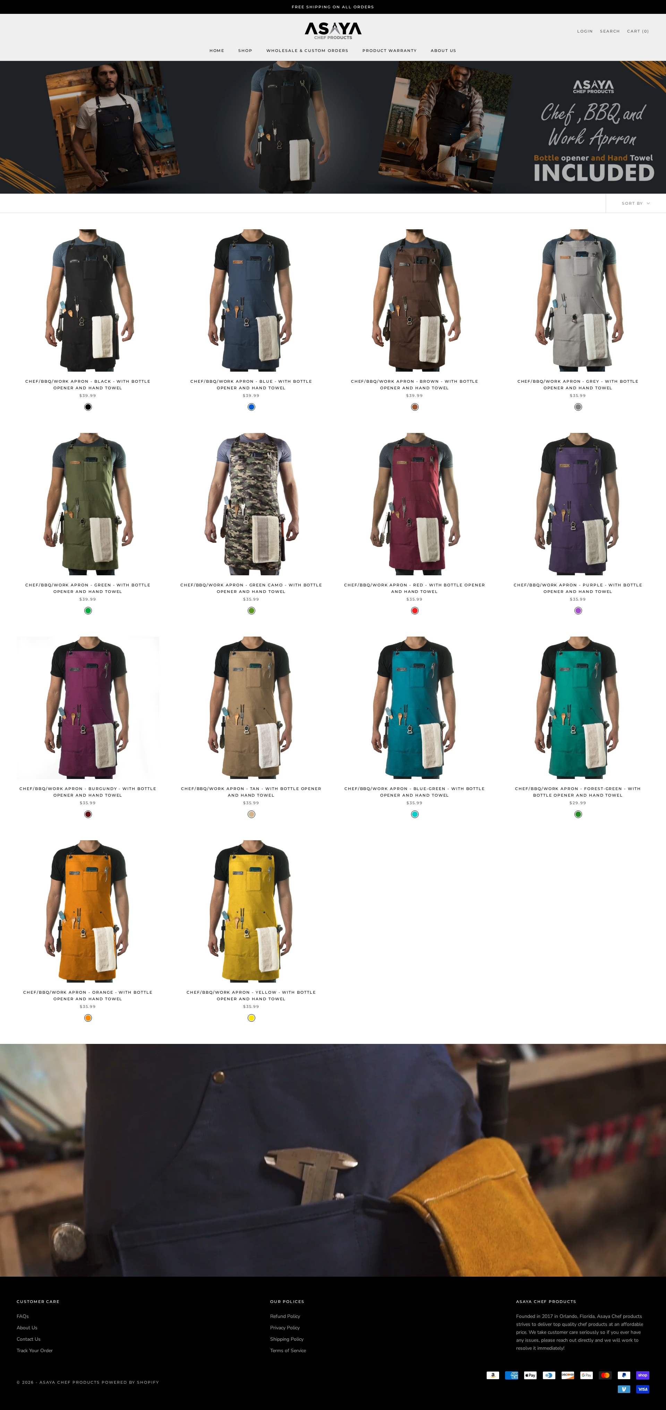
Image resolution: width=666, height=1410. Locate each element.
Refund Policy (285, 1316)
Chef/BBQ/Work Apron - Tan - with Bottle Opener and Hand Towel (251, 792)
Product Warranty (389, 51)
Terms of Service (288, 1350)
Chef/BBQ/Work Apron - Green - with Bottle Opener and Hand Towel (88, 588)
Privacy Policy (285, 1327)
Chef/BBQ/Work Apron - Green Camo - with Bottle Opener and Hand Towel (251, 588)
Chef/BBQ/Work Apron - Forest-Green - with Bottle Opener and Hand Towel (578, 792)
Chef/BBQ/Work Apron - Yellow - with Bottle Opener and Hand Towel (251, 995)
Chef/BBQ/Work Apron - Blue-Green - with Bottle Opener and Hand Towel (414, 792)
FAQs (23, 1316)
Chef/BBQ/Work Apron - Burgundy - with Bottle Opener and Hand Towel (87, 792)
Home (217, 51)
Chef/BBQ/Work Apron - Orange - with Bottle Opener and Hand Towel (88, 995)
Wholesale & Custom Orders (307, 51)
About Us (444, 51)
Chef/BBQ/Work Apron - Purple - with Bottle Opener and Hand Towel (578, 588)
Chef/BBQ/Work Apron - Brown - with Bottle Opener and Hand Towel (415, 384)
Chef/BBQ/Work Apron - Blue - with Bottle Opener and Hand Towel (251, 384)
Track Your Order (35, 1350)
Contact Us (29, 1339)
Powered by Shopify (130, 1382)
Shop (245, 51)
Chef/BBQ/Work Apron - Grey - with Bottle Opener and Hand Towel (578, 384)
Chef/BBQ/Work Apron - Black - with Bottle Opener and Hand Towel (88, 384)
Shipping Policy (287, 1339)
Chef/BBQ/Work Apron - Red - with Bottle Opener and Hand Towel (414, 588)
